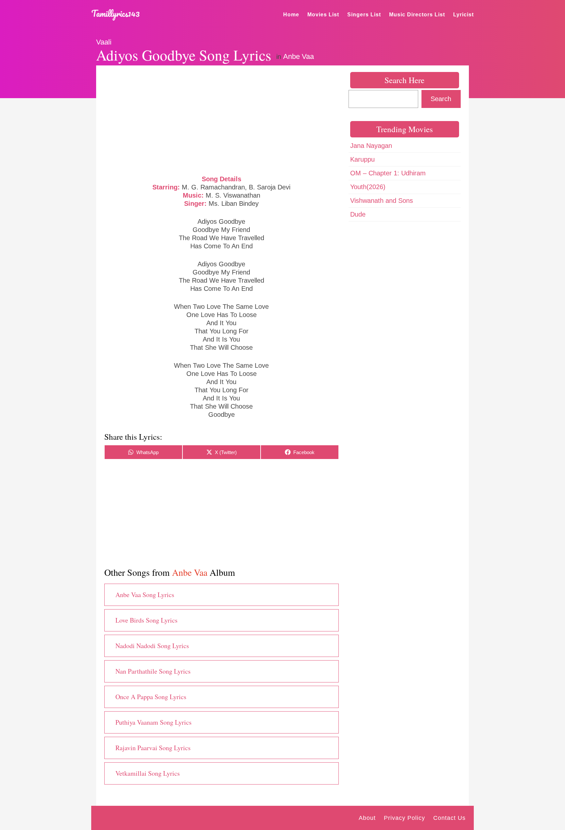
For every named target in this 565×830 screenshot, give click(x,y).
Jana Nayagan (371, 145)
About (367, 818)
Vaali (103, 42)
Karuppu (362, 159)
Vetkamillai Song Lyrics (147, 773)
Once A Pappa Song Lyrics (150, 696)
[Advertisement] (221, 119)
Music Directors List (417, 14)
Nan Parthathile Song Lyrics (153, 671)
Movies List (323, 14)
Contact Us (449, 818)
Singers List (364, 14)
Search (441, 98)
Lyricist (463, 14)
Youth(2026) (367, 186)
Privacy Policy (404, 818)
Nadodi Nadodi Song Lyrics (152, 645)
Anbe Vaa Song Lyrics (144, 594)
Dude (358, 214)
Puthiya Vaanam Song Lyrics (153, 722)
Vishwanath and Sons (381, 200)
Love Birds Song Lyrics (146, 620)
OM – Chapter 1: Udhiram (388, 173)
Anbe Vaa (298, 56)
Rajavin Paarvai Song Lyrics (153, 747)
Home (291, 14)
